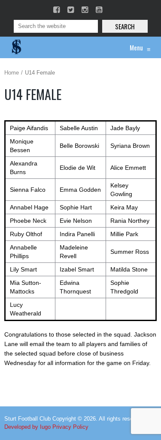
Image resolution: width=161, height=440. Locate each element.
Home (11, 72)
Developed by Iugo (27, 427)
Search (125, 26)
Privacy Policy (70, 427)
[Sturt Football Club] (15, 47)
